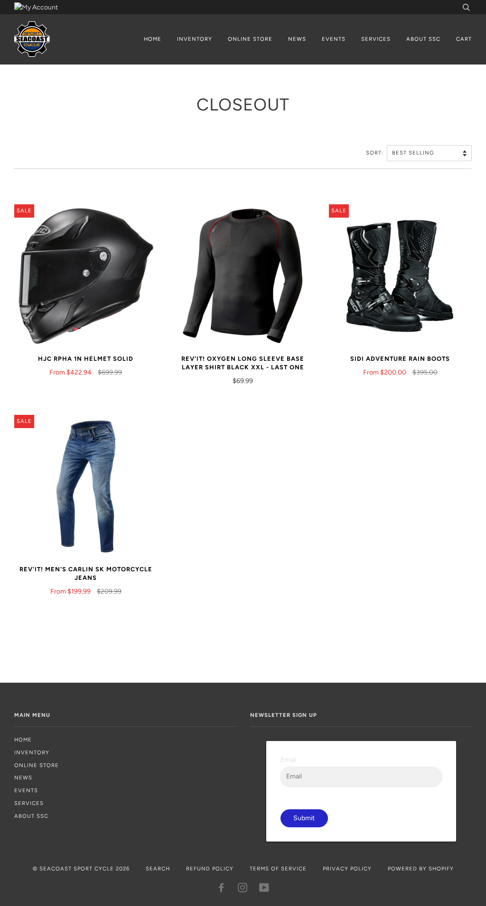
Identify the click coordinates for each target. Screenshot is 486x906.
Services (376, 39)
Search (158, 868)
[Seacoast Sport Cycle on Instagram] (243, 889)
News (297, 39)
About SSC (423, 39)
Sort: (375, 152)
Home (152, 39)
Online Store (250, 39)
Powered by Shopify (421, 868)
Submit (304, 818)
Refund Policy (210, 868)
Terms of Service (278, 868)
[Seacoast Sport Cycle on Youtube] (264, 889)
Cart (464, 39)
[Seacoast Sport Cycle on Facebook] (221, 889)
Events (334, 39)
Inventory (194, 39)
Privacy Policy (347, 868)
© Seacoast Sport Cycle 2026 (81, 868)
